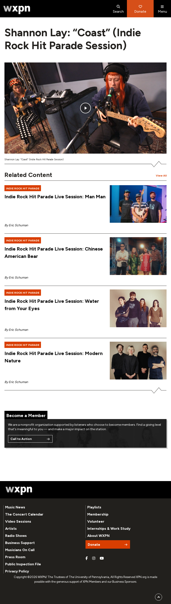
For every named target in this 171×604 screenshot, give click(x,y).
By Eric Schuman (16, 225)
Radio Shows (16, 536)
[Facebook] (87, 558)
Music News (15, 507)
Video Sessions (18, 521)
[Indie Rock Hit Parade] (138, 204)
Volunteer (95, 521)
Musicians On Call (20, 550)
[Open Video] (85, 108)
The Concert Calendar (24, 514)
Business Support (20, 543)
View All (161, 175)
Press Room (15, 557)
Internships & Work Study (108, 528)
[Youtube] (102, 558)
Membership (97, 514)
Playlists (94, 507)
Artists (11, 528)
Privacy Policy (17, 571)
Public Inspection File (23, 564)
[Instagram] (93, 558)
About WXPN (98, 536)
